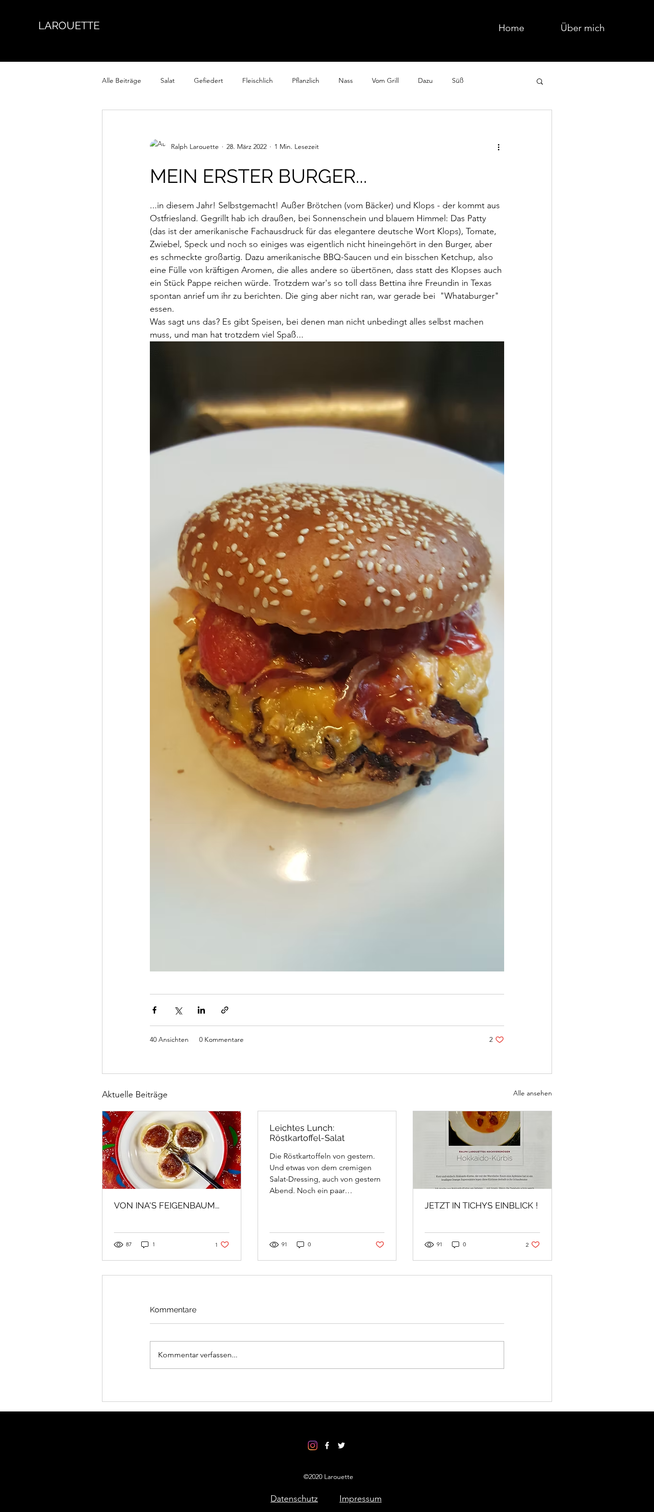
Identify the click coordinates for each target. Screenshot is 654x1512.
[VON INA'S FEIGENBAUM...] (171, 1150)
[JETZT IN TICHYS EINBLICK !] (482, 1150)
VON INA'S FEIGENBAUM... (166, 1205)
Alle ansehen (532, 1093)
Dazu (425, 80)
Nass (345, 80)
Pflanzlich (305, 80)
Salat (167, 80)
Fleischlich (257, 80)
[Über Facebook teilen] (154, 1010)
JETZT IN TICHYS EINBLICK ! (481, 1205)
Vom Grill (385, 80)
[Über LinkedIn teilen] (201, 1010)
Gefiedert (208, 80)
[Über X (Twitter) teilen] (177, 1010)
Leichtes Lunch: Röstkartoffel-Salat (307, 1133)
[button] (539, 81)
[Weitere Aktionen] (498, 146)
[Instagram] (312, 1445)
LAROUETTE (69, 25)
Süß (457, 80)
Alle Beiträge (121, 80)
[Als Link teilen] (224, 1010)
